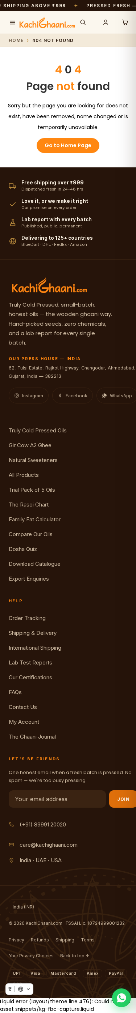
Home (16, 40)
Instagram (32, 395)
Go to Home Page (68, 145)
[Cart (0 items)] (125, 22)
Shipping (64, 940)
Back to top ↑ (74, 955)
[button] (19, 989)
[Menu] (12, 22)
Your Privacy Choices (31, 955)
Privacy (16, 940)
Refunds (40, 940)
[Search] (83, 22)
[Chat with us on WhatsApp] (121, 997)
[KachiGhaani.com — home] (47, 22)
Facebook (76, 395)
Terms (88, 940)
